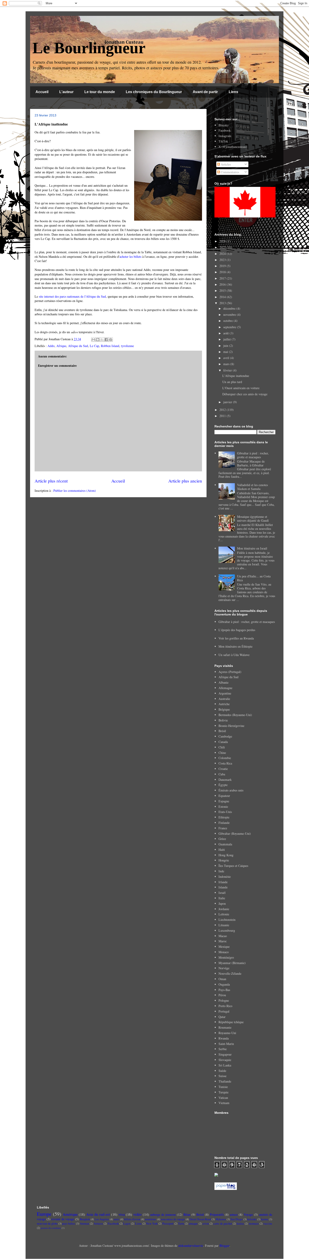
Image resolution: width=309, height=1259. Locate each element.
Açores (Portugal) (230, 672)
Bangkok (85, 1219)
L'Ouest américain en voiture (240, 388)
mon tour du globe (47, 1223)
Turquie (223, 1092)
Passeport (168, 1223)
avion (205, 1223)
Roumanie (225, 1027)
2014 (223, 297)
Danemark (225, 779)
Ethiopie (224, 817)
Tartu (181, 1223)
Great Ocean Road (200, 1219)
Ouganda (224, 984)
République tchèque (231, 1022)
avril (226, 358)
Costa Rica (225, 763)
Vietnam (224, 1103)
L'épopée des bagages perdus (237, 630)
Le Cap (94, 346)
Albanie (223, 682)
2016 (223, 284)
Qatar (222, 1017)
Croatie (223, 769)
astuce (234, 1214)
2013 (223, 303)
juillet (227, 339)
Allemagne (225, 688)
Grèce (222, 839)
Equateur (224, 796)
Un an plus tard (232, 382)
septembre (230, 327)
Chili (222, 747)
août (226, 333)
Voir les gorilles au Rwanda (236, 638)
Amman (84, 1223)
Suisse (222, 1076)
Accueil (42, 92)
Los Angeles (102, 1219)
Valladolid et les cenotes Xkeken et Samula (252, 487)
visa (122, 1214)
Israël (222, 892)
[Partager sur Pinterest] (110, 339)
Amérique (70, 1214)
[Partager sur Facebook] (106, 339)
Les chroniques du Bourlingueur (154, 92)
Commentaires (229, 172)
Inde (221, 871)
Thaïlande (225, 1081)
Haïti (222, 849)
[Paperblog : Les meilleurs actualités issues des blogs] (225, 1189)
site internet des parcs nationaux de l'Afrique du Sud (72, 296)
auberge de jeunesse (163, 1214)
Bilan (186, 1214)
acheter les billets (130, 256)
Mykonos (221, 1219)
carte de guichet (222, 1223)
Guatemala (225, 844)
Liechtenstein (227, 919)
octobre (228, 320)
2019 (223, 266)
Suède (222, 1070)
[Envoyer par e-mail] (93, 339)
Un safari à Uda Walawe (234, 655)
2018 (223, 272)
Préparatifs (217, 1214)
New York (152, 1223)
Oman (222, 979)
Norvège (224, 968)
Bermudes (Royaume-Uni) (235, 715)
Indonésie (225, 876)
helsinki (252, 1219)
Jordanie (224, 909)
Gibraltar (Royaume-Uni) (235, 833)
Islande (223, 887)
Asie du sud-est (98, 1214)
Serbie (223, 1049)
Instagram (225, 136)
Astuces (98, 1223)
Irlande (223, 882)
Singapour (225, 1054)
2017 (223, 278)
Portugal (224, 1011)
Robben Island (110, 346)
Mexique (224, 946)
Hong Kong (226, 855)
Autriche (224, 704)
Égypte (223, 785)
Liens (233, 92)
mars (226, 364)
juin (226, 345)
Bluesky (224, 125)
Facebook (225, 130)
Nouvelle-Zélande (230, 973)
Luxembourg (227, 930)
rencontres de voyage (173, 1219)
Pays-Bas (224, 990)
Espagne (224, 801)
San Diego (236, 1219)
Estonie (223, 806)
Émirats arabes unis (231, 790)
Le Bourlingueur (88, 48)
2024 (223, 253)
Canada (223, 742)
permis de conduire (51, 1228)
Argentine (225, 693)
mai (226, 352)
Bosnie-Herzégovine (231, 726)
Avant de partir (205, 92)
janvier (228, 402)
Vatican (223, 1097)
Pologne (224, 1000)
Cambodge (225, 736)
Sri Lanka (225, 1065)
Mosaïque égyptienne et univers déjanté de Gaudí (253, 518)
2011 (223, 416)
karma (264, 1219)
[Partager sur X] (102, 339)
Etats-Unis (225, 812)
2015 (223, 290)
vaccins (267, 1223)
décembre (229, 308)
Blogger (224, 1245)
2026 (223, 241)
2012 (223, 410)
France (223, 828)
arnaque (193, 1223)
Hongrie (224, 860)
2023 (223, 260)
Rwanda (224, 1038)
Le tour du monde (99, 92)
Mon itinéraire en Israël (252, 548)
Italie (222, 898)
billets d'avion (132, 1219)
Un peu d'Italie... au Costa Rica (254, 578)
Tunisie (223, 1087)
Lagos (126, 1223)
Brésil (222, 731)
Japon (222, 903)
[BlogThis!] (97, 339)
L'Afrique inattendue (235, 376)
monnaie (254, 1223)
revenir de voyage (62, 1219)
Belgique (224, 709)
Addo (51, 346)
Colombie (225, 758)
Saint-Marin (226, 1044)
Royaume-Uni (227, 1033)
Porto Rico (225, 1006)
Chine (222, 752)
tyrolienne (127, 346)
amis (116, 1219)
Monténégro (226, 957)
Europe (44, 1213)
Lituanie (224, 925)
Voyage (248, 1214)
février (228, 370)
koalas (240, 1223)
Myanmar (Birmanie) (232, 963)
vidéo (137, 1214)
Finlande (224, 822)
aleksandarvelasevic (190, 1245)
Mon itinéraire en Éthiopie (235, 646)
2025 (223, 247)
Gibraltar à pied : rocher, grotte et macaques (253, 455)
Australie (224, 699)
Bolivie (223, 720)
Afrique (61, 346)
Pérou (222, 995)
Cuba (222, 774)
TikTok (223, 141)
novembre (230, 314)
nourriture (150, 1219)
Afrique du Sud (78, 346)
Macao (223, 936)
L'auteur (66, 92)
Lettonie (224, 914)
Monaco (224, 952)
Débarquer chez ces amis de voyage (244, 394)
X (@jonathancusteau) (233, 147)
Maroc (223, 941)
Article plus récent (51, 481)
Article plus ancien (185, 481)
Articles (225, 164)
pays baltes (68, 1223)
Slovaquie (225, 1060)
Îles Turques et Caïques (233, 865)
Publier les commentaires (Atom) (74, 490)
